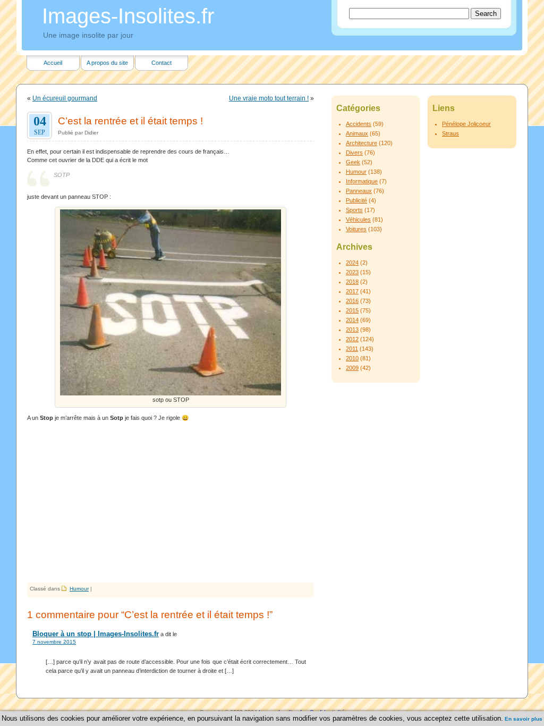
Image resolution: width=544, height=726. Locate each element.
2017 (352, 291)
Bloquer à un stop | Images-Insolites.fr (95, 634)
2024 (352, 262)
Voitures (356, 229)
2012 (352, 339)
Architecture (361, 143)
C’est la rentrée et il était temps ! (130, 120)
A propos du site (107, 63)
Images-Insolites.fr (128, 16)
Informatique (362, 181)
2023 (352, 272)
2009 (352, 368)
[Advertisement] (170, 502)
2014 (352, 320)
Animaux (357, 133)
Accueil (53, 63)
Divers (354, 152)
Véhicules (358, 219)
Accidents (358, 124)
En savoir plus (523, 719)
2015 (352, 310)
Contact (161, 63)
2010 (352, 358)
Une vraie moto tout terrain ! (269, 98)
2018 (352, 281)
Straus (450, 133)
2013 (352, 329)
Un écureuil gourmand (64, 98)
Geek (353, 162)
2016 (352, 301)
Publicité (356, 200)
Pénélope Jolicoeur (466, 124)
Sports (354, 210)
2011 (352, 348)
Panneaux (359, 191)
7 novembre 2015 (54, 642)
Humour (79, 589)
